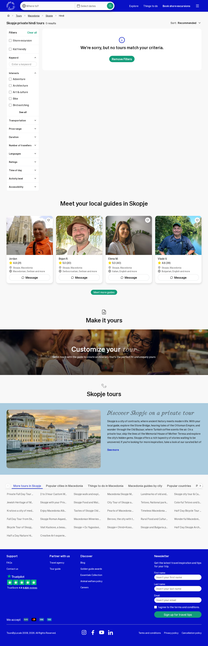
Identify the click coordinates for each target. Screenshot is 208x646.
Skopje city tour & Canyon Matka (188, 494)
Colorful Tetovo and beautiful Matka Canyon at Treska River (188, 502)
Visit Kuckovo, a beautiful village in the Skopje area (54, 527)
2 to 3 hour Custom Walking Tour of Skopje (54, 494)
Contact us (12, 568)
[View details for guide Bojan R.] (79, 249)
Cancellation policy (192, 632)
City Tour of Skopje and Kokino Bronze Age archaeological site (121, 502)
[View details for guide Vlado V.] (178, 249)
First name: (160, 572)
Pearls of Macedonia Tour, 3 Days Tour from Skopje (121, 510)
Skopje (49, 15)
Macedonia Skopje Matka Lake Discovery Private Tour (121, 494)
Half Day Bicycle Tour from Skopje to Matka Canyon (188, 510)
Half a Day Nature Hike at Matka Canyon (21, 535)
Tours (19, 15)
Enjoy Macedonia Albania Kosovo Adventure (54, 510)
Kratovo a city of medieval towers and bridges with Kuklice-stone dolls (21, 510)
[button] (23, 58)
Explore (133, 6)
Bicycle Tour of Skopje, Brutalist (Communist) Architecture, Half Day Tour (21, 527)
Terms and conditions (149, 632)
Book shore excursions (176, 6)
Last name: (159, 584)
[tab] (27, 486)
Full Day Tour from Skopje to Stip (21, 519)
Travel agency (57, 562)
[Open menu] (197, 6)
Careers (84, 587)
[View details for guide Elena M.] (129, 249)
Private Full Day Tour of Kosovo (21, 494)
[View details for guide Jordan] (29, 249)
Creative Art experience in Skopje (54, 535)
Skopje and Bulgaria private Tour (155, 527)
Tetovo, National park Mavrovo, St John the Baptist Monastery (155, 502)
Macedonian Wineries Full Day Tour (88, 519)
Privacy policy (171, 632)
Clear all (32, 32)
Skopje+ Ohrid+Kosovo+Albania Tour (121, 527)
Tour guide (55, 568)
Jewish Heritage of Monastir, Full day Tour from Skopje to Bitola (21, 502)
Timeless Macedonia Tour (155, 510)
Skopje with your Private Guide (54, 502)
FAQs (9, 562)
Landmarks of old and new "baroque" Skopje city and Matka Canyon (155, 494)
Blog (82, 562)
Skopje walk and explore (88, 494)
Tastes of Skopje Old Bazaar (88, 510)
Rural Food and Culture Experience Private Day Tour (155, 519)
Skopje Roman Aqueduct (54, 519)
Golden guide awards (91, 568)
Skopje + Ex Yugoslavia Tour (88, 527)
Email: (157, 595)
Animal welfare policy (91, 581)
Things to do (150, 6)
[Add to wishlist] (48, 220)
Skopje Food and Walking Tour (88, 502)
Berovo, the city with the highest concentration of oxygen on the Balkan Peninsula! (121, 519)
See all (23, 112)
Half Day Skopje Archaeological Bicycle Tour (188, 527)
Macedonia (33, 15)
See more (113, 449)
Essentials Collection (91, 574)
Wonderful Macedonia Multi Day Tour (188, 519)
